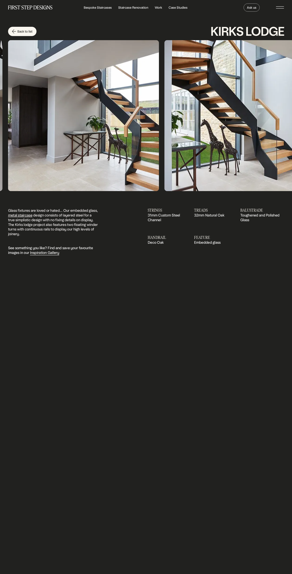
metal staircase (20, 215)
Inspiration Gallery (44, 252)
